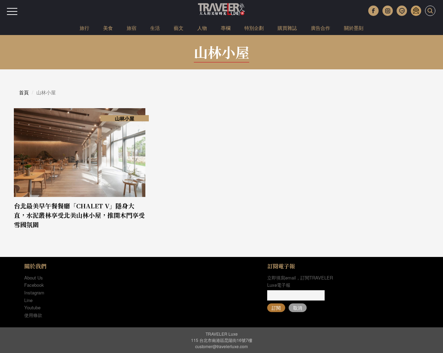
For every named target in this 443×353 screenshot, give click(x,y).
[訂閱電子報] (416, 11)
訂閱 (276, 307)
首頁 (24, 92)
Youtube (32, 307)
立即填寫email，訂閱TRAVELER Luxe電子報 (300, 281)
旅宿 (131, 27)
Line (28, 300)
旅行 (84, 27)
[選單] (12, 11)
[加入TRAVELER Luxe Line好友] (402, 11)
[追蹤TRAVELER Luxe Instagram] (387, 11)
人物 (202, 27)
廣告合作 (320, 27)
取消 (297, 307)
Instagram (34, 292)
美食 (108, 27)
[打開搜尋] (430, 11)
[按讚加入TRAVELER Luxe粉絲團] (373, 11)
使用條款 (33, 315)
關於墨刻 (353, 27)
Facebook (34, 285)
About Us (33, 277)
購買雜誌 (287, 27)
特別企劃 (254, 27)
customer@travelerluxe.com (221, 346)
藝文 (178, 27)
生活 (155, 27)
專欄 (225, 27)
